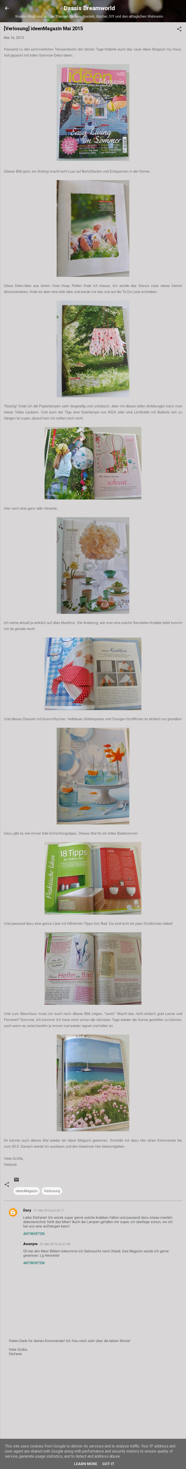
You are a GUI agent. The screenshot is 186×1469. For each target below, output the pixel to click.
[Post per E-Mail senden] (16, 1181)
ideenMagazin (27, 1191)
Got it (108, 1464)
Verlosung (52, 1191)
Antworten (34, 1234)
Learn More (85, 1464)
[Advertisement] (93, 1398)
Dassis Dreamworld (89, 8)
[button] (179, 30)
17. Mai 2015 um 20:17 (48, 1210)
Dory (27, 1210)
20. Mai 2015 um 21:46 (54, 1244)
